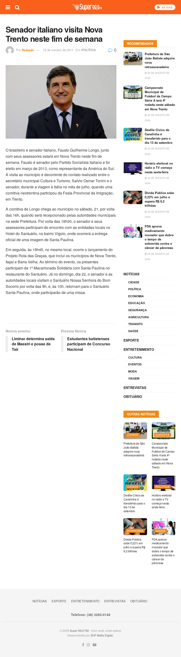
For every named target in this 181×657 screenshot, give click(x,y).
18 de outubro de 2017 (58, 50)
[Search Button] (17, 7)
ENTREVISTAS (134, 387)
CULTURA (135, 357)
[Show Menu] (8, 7)
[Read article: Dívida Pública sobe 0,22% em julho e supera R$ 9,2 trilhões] (132, 197)
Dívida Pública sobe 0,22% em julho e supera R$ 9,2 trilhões (159, 199)
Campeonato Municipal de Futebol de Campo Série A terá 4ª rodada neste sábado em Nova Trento (160, 98)
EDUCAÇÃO (136, 303)
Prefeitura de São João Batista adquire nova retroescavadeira (160, 60)
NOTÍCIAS (131, 274)
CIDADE (133, 282)
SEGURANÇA (137, 310)
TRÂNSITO (135, 324)
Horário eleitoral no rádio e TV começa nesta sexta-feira (159, 167)
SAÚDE (133, 331)
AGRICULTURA (138, 317)
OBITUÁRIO (132, 396)
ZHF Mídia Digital (102, 635)
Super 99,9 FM (79, 630)
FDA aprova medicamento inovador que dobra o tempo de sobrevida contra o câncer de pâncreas (159, 237)
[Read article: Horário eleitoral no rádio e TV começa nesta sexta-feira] (132, 168)
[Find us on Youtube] (94, 644)
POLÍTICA (88, 50)
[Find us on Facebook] (83, 644)
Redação (28, 50)
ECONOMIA (136, 296)
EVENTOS (135, 364)
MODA (132, 371)
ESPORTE (131, 340)
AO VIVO (167, 7)
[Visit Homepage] (87, 7)
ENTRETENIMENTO (138, 349)
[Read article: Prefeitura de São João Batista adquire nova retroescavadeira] (132, 58)
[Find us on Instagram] (88, 644)
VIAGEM (133, 378)
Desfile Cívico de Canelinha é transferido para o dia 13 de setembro (159, 136)
